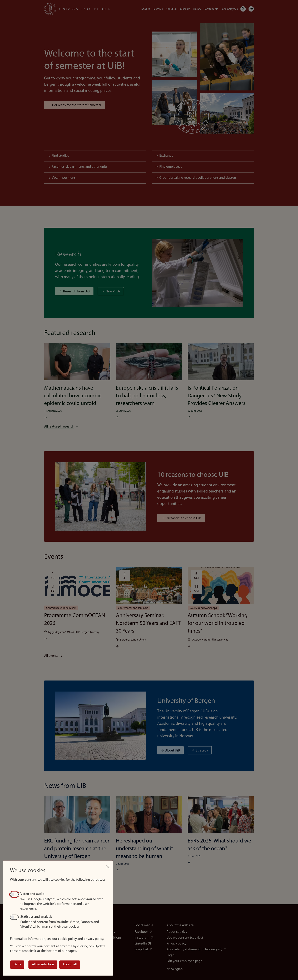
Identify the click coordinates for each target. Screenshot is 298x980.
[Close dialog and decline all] (107, 865)
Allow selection (43, 964)
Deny (17, 964)
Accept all (70, 964)
